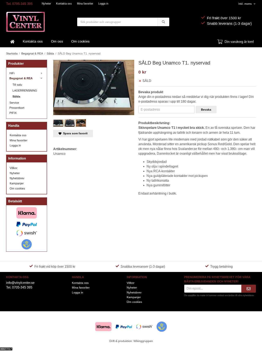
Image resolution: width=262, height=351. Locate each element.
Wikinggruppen (143, 341)
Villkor (13, 168)
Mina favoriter (85, 3)
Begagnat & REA (21, 78)
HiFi (12, 73)
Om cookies (80, 41)
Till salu (17, 84)
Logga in (103, 3)
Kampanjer (17, 183)
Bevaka (206, 109)
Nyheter (46, 3)
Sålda (16, 96)
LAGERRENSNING (24, 90)
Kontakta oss (64, 3)
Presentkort (16, 107)
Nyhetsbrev (17, 178)
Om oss (57, 41)
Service (14, 102)
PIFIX (13, 112)
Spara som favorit (74, 133)
